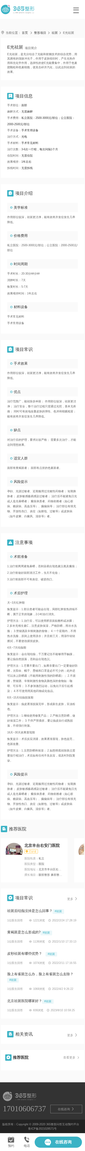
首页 (25, 32)
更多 (72, 899)
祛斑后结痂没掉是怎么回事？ (30, 911)
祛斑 (55, 32)
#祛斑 (58, 911)
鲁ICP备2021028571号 (42, 1128)
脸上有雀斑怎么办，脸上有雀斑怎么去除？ (40, 974)
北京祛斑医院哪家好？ (24, 1001)
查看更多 (71, 1057)
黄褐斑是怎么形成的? (24, 932)
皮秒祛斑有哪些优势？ (26, 953)
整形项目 (40, 32)
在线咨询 (66, 1109)
